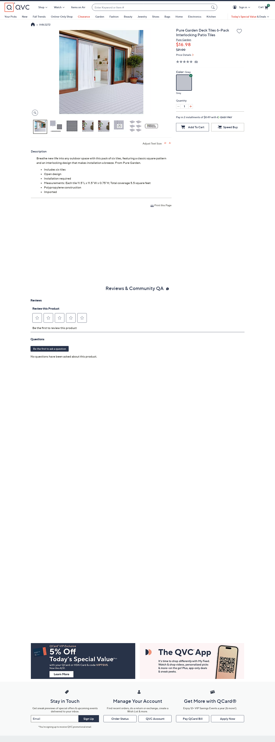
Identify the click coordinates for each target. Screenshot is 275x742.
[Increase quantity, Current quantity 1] (190, 106)
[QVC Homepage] (33, 25)
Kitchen (211, 16)
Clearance (84, 16)
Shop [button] (41, 7)
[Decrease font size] (170, 143)
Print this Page (163, 205)
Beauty (128, 16)
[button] (235, 7)
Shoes (155, 16)
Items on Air (78, 7)
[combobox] (151, 7)
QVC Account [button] (155, 719)
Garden (99, 16)
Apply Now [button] (227, 719)
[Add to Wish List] (239, 31)
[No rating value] (185, 62)
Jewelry (142, 16)
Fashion (114, 16)
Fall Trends (39, 16)
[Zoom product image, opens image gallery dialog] (34, 113)
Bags (167, 16)
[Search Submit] (213, 7)
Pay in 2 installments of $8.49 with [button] (196, 117)
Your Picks (10, 16)
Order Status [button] (120, 719)
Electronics (194, 16)
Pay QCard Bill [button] (193, 719)
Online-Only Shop (62, 16)
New (25, 16)
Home (179, 16)
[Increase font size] (165, 143)
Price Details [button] (183, 54)
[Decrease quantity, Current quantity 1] (178, 106)
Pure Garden (183, 39)
